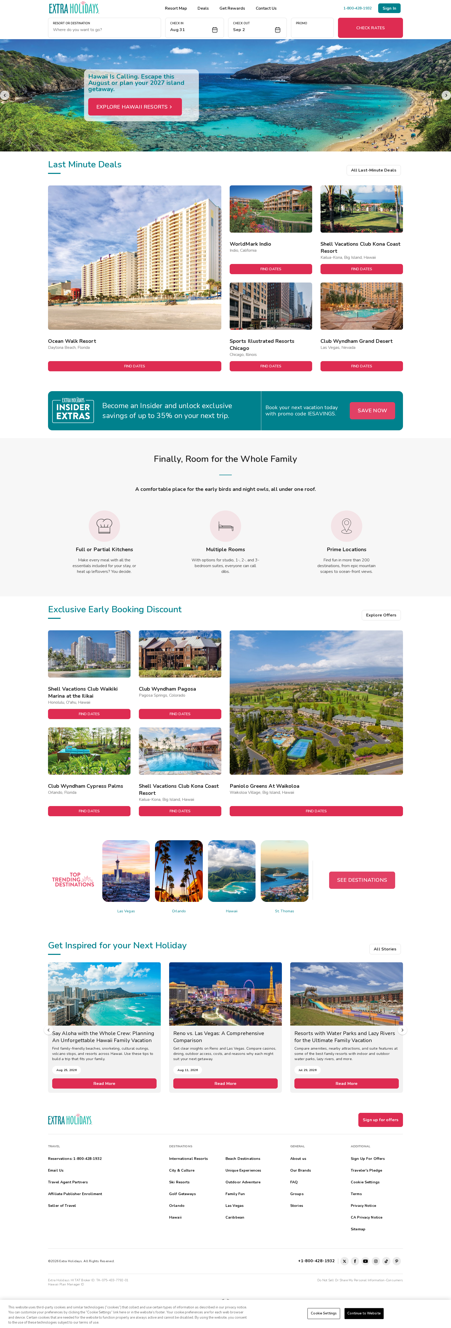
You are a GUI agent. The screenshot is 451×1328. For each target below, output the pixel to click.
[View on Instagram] (376, 1261)
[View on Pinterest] (397, 1261)
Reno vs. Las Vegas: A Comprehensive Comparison (97, 1037)
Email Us (55, 1170)
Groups (297, 1193)
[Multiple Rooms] (225, 526)
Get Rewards (232, 8)
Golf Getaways (182, 1193)
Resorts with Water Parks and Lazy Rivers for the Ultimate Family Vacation (223, 1037)
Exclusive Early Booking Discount (115, 609)
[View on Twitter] (344, 1261)
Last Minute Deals (85, 164)
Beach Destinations (242, 1158)
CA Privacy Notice (366, 1217)
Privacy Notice (363, 1205)
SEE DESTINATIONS (362, 880)
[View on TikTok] (386, 1261)
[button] (194, 28)
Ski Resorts (179, 1182)
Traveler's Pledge (366, 1170)
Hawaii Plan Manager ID (66, 1284)
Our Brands (300, 1170)
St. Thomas (284, 911)
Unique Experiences (243, 1170)
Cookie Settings (324, 1313)
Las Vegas (126, 911)
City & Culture (181, 1170)
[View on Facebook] (355, 1261)
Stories (296, 1205)
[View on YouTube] (365, 1261)
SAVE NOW (372, 410)
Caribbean (234, 1217)
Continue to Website (364, 1313)
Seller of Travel (62, 1205)
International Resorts (188, 1158)
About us (298, 1158)
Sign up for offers (381, 1120)
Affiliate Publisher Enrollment (75, 1193)
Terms (356, 1193)
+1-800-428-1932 (317, 1261)
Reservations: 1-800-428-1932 (75, 1158)
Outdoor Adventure (242, 1182)
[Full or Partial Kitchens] (104, 526)
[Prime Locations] (346, 526)
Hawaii (232, 911)
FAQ (294, 1182)
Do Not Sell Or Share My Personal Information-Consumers (360, 1280)
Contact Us (266, 8)
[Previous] (4, 95)
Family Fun (235, 1193)
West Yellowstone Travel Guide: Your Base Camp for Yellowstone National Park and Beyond (345, 1037)
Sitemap (358, 1229)
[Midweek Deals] (225, 95)
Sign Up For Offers (368, 1158)
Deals (203, 8)
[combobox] (104, 30)
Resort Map (176, 8)
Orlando (179, 911)
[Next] (446, 95)
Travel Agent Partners (68, 1182)
